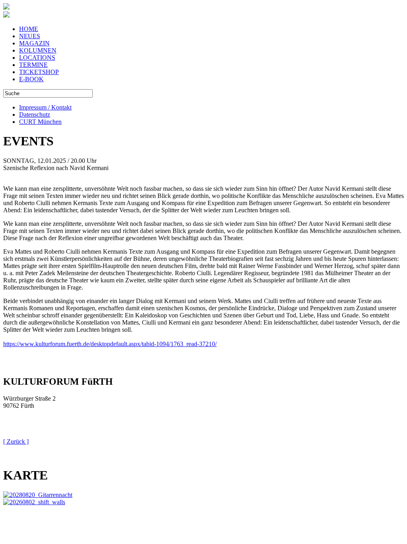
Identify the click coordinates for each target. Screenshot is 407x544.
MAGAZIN (34, 43)
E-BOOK (31, 79)
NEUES (29, 36)
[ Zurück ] (16, 441)
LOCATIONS (37, 57)
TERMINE (33, 64)
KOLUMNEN (37, 50)
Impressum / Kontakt (45, 107)
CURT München (40, 121)
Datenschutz (34, 114)
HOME (28, 28)
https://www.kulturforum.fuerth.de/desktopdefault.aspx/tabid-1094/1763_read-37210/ (110, 343)
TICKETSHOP (39, 71)
